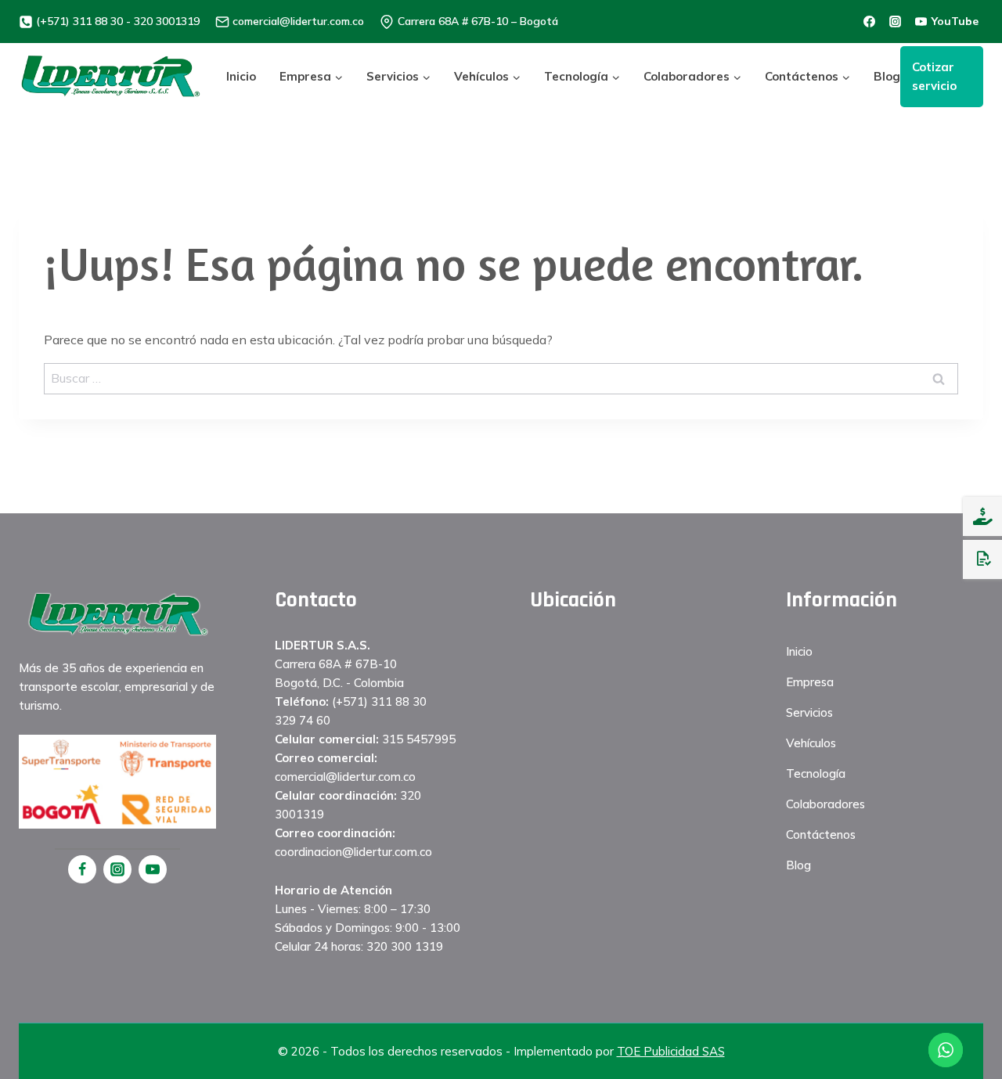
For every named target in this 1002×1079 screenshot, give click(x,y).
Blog (887, 76)
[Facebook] (82, 869)
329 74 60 (302, 720)
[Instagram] (117, 869)
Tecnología (815, 773)
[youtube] (153, 869)
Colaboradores (825, 804)
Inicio (241, 76)
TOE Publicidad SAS (671, 1051)
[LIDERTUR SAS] (111, 77)
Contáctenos (821, 834)
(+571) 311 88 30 (379, 701)
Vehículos (811, 743)
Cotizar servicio (934, 76)
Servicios (809, 712)
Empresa (810, 681)
